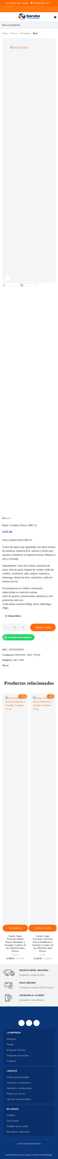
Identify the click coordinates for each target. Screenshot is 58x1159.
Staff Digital (47, 1155)
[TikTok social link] (36, 1023)
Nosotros (11, 1039)
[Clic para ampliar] (8, 278)
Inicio (5, 33)
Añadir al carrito (43, 627)
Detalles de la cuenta (17, 1126)
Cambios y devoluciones (19, 1088)
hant (21, 660)
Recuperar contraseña (18, 1131)
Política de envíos (16, 1093)
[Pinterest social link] (19, 665)
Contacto (11, 1061)
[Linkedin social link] (22, 665)
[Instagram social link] (29, 1023)
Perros (14, 33)
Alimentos (25, 33)
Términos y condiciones (19, 1082)
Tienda (10, 1044)
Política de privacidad (18, 1077)
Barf (35, 33)
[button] (42, 928)
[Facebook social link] (11, 665)
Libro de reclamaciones (19, 1099)
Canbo (15, 955)
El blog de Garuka (16, 1050)
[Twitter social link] (15, 665)
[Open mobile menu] (3, 17)
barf (15, 660)
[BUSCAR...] (54, 25)
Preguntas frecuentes (18, 1055)
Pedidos (11, 1115)
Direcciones (13, 1120)
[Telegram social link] (26, 665)
